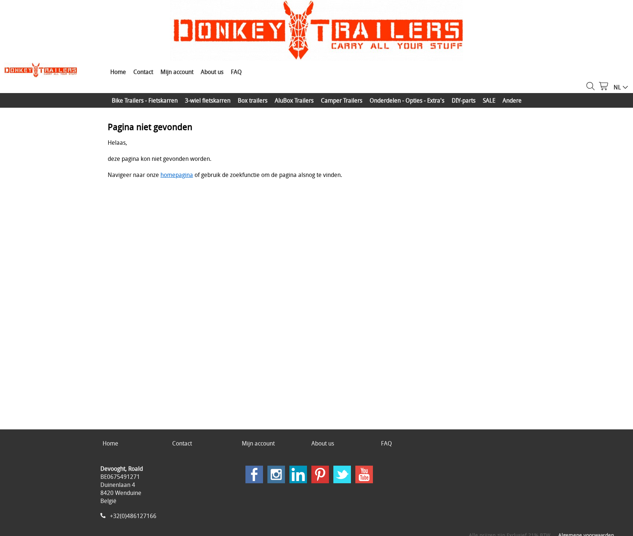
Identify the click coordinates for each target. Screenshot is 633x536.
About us (212, 72)
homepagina (176, 175)
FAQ (236, 72)
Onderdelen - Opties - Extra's (407, 100)
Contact (143, 72)
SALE (489, 100)
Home (118, 72)
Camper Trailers (341, 100)
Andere (512, 100)
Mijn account (176, 72)
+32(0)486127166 (133, 516)
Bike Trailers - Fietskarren (145, 100)
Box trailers (252, 100)
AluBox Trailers (294, 100)
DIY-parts (463, 100)
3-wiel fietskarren (207, 100)
